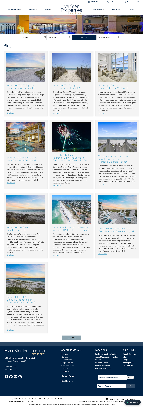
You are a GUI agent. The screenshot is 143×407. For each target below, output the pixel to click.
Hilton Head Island (103, 368)
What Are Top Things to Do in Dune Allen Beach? (21, 86)
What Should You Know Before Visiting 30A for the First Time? (71, 228)
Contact (131, 9)
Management (97, 9)
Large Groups (67, 362)
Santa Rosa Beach (102, 365)
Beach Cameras (129, 354)
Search (84, 37)
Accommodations (14, 9)
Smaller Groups (67, 365)
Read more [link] (11, 113)
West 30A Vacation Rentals (106, 357)
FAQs (125, 359)
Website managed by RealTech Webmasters (122, 399)
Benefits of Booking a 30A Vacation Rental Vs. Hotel (22, 159)
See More (71, 338)
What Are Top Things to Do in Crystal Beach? (66, 86)
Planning (47, 9)
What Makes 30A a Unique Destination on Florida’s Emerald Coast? (21, 299)
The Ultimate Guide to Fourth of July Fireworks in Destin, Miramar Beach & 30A (70, 157)
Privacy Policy (30, 401)
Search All (65, 371)
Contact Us (128, 365)
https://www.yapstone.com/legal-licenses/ (104, 404)
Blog (125, 357)
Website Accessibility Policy (16, 401)
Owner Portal (68, 376)
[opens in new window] (7, 378)
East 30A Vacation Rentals (106, 354)
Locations (32, 9)
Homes (64, 354)
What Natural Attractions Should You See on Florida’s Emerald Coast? (113, 159)
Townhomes (66, 359)
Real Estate (116, 9)
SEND (130, 377)
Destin (98, 359)
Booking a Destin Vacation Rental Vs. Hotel (113, 86)
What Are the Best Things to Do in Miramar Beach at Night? (116, 230)
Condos (64, 357)
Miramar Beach (101, 362)
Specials (64, 368)
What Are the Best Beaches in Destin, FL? (19, 228)
